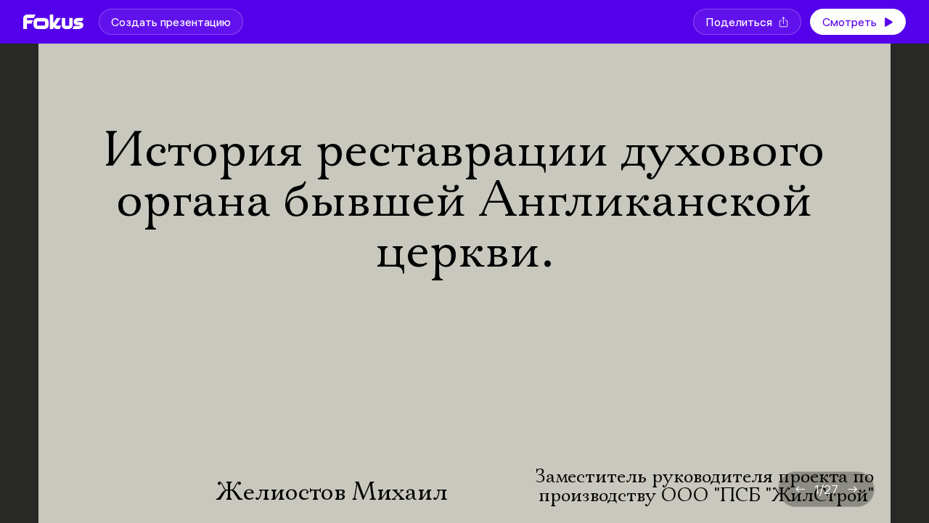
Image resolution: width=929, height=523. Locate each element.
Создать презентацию (171, 22)
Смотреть (849, 22)
